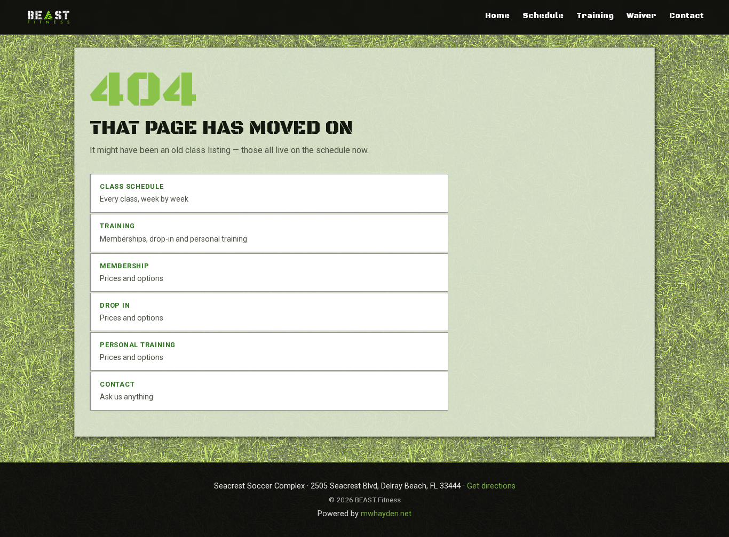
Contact (686, 16)
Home (497, 16)
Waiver (641, 16)
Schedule (543, 16)
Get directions (491, 486)
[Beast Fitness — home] (48, 16)
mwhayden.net (386, 513)
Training (595, 16)
